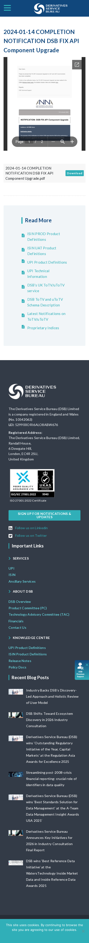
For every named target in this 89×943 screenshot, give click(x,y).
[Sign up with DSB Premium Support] (82, 670)
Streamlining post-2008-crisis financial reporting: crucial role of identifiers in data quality (51, 778)
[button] (28, 500)
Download (74, 173)
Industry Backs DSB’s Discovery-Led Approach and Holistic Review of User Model (52, 696)
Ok (26, 936)
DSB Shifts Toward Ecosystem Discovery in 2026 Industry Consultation (49, 719)
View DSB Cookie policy (47, 936)
